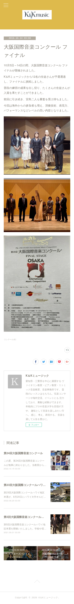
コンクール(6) (10, 339)
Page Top (37, 582)
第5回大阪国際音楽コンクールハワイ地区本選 (32, 517)
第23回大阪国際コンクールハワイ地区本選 (30, 485)
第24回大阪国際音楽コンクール (23, 453)
